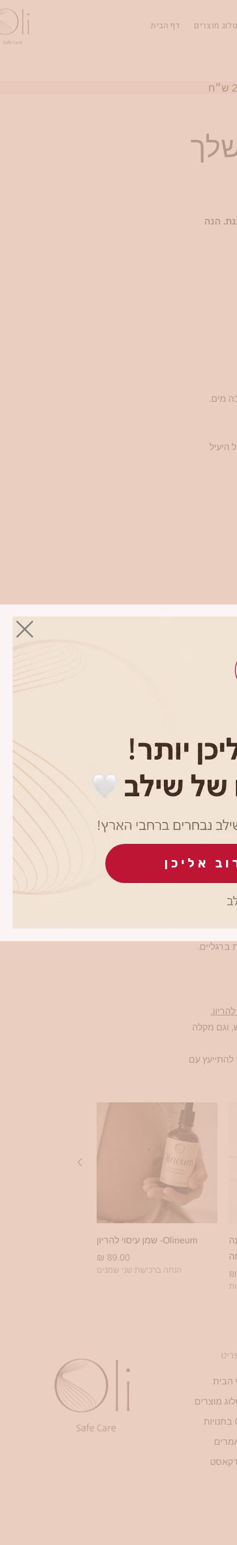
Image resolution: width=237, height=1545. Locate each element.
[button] (24, 629)
